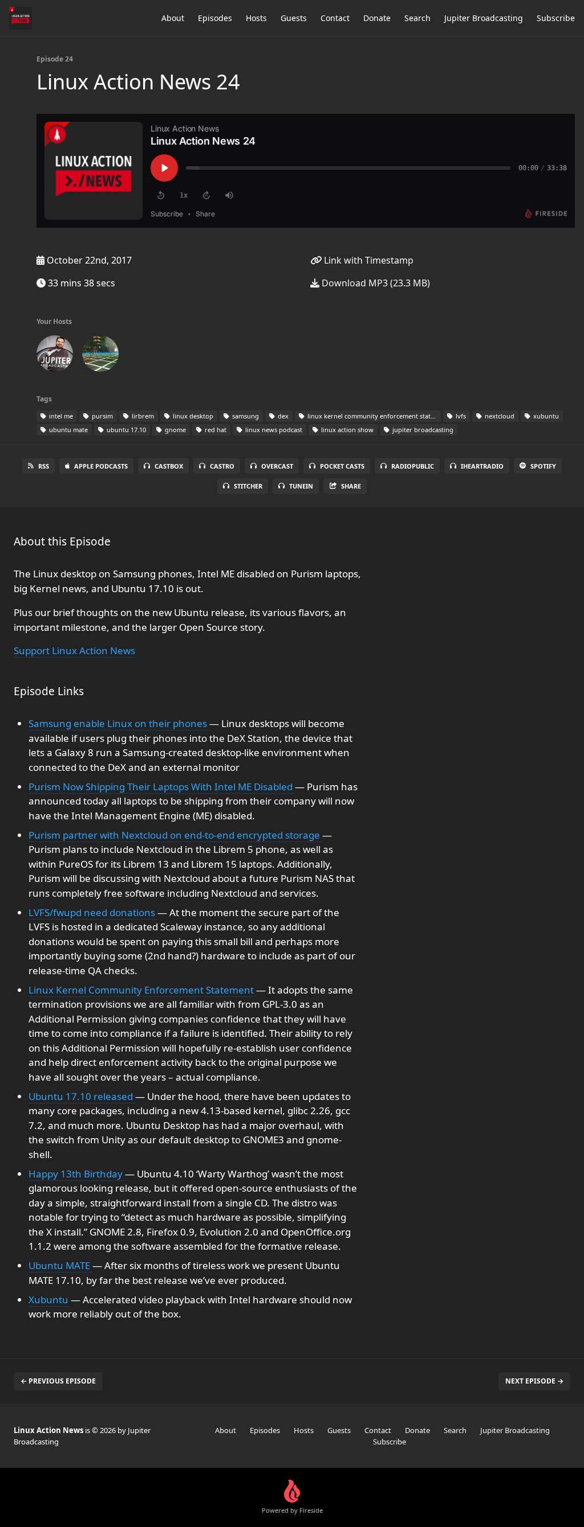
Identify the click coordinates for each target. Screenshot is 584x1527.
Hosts (256, 18)
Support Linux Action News (74, 650)
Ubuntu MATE (60, 1265)
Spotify (543, 466)
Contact (335, 18)
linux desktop (192, 416)
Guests (294, 18)
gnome (174, 429)
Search (417, 18)
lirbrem (142, 416)
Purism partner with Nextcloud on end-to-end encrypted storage (175, 835)
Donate (377, 18)
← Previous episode (58, 1381)
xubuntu (545, 416)
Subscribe (556, 18)
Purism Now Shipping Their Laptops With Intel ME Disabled (162, 786)
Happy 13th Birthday (77, 1173)
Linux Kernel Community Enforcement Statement (142, 989)
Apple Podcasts (101, 466)
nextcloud (498, 416)
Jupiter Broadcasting (483, 18)
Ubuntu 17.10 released (82, 1096)
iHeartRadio (482, 466)
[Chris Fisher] (54, 355)
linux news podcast (273, 429)
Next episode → (534, 1381)
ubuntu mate (67, 429)
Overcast (277, 466)
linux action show (346, 429)
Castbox (169, 466)
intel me (60, 416)
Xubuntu (50, 1299)
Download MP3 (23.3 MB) (374, 283)
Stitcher (248, 486)
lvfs (460, 416)
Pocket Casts (342, 466)
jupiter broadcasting (422, 429)
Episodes (215, 18)
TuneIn (301, 486)
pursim (101, 416)
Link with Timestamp (367, 260)
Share (351, 486)
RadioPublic (412, 466)
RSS (43, 466)
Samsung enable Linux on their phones (119, 723)
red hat (214, 429)
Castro (222, 466)
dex (282, 416)
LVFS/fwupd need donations (93, 912)
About (172, 18)
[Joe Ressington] (100, 355)
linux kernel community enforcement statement (373, 416)
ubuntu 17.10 (125, 429)
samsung (244, 416)
